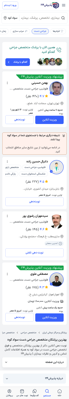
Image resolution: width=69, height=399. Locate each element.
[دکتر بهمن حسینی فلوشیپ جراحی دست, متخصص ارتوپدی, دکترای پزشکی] (56, 88)
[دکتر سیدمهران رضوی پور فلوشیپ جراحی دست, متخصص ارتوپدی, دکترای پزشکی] (56, 221)
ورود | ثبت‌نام (10, 5)
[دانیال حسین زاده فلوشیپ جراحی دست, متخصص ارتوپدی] (56, 167)
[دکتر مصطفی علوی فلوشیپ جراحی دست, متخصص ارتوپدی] (56, 279)
